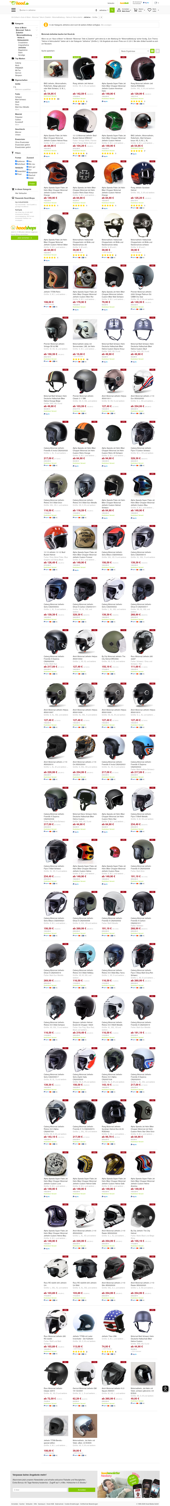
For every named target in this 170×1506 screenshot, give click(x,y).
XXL (138, 88)
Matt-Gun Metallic (56, 975)
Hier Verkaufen (21, 193)
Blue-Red (90, 1027)
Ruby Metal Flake (56, 557)
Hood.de (19, 3)
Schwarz (140, 925)
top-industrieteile (21, 202)
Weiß (52, 1341)
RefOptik (18, 210)
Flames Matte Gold (85, 143)
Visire (20, 52)
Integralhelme (23, 45)
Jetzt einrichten (24, 238)
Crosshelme (23, 42)
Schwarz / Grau (143, 661)
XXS (109, 351)
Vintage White (84, 140)
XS (80, 86)
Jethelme (22, 47)
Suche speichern (48, 50)
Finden (32, 183)
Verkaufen (111, 3)
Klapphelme (23, 50)
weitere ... (63, 143)
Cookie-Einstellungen (72, 1504)
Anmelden (82, 1490)
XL (57, 349)
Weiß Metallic (113, 923)
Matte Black (141, 1235)
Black (75, 1030)
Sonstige (21, 55)
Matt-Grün (141, 871)
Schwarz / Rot (136, 664)
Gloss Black (58, 559)
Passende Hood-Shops (25, 198)
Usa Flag (82, 1027)
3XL (85, 401)
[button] (156, 3)
